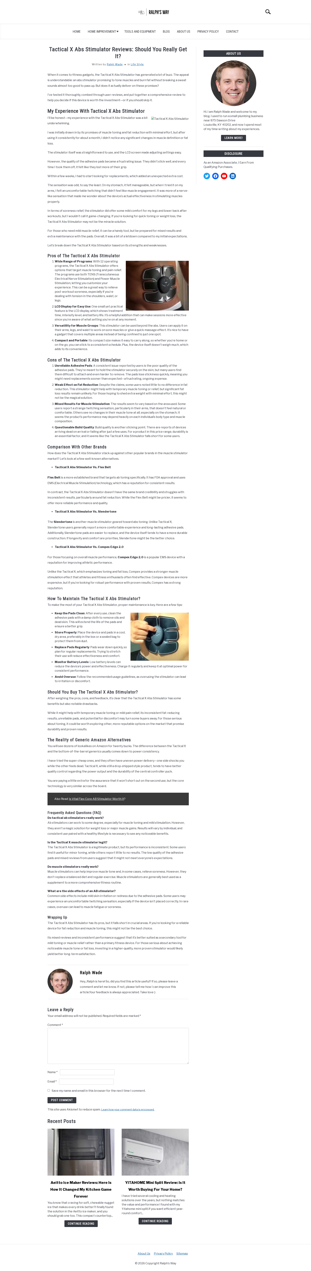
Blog (166, 31)
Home (77, 31)
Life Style (137, 64)
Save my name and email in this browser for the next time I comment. (99, 1090)
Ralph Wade (115, 64)
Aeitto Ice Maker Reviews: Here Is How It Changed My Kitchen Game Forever (81, 1189)
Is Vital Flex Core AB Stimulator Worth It (96, 799)
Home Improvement (102, 31)
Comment (55, 1025)
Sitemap (182, 1253)
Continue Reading (81, 1223)
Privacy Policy (208, 31)
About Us (183, 31)
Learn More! (233, 138)
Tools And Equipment (140, 31)
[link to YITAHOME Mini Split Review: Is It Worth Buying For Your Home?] (155, 1152)
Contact (232, 31)
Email (52, 1081)
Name (53, 1072)
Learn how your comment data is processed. (127, 1109)
